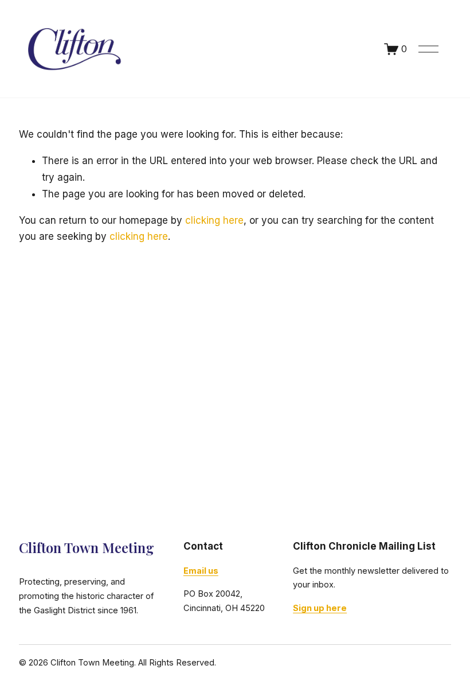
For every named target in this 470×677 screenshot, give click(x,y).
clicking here (214, 220)
